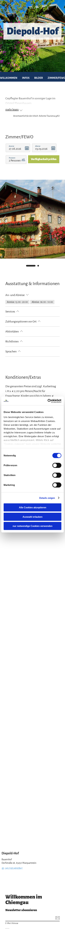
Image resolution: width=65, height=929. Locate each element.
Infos (26, 78)
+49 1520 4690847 (14, 868)
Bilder (38, 78)
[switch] (56, 465)
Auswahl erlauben (32, 516)
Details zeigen (47, 497)
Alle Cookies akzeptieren (32, 507)
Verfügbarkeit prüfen (43, 159)
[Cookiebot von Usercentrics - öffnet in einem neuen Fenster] (47, 401)
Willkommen (8, 78)
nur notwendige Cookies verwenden (32, 526)
